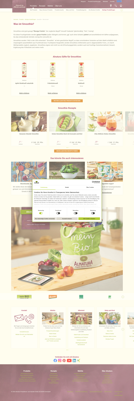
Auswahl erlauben (67, 218)
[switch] (58, 213)
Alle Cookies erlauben (89, 218)
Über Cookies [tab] (90, 187)
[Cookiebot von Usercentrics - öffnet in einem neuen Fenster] (93, 182)
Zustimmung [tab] (43, 187)
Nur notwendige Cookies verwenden (45, 218)
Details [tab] (67, 187)
